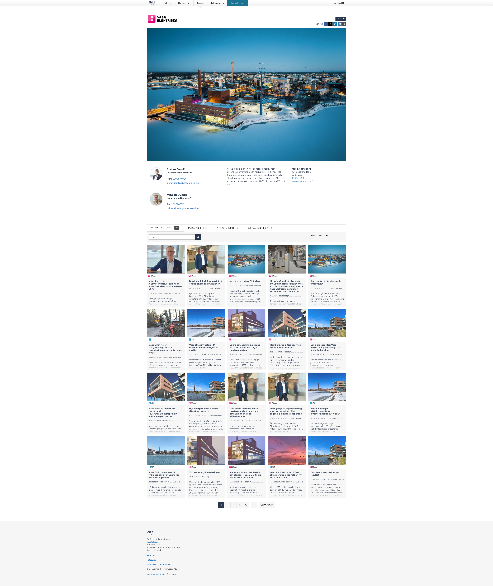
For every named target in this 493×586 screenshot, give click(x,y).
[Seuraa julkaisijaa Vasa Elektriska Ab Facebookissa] (326, 24)
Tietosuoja (151, 560)
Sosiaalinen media (260, 228)
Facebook (151, 555)
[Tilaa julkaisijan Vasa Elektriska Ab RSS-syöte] (344, 24)
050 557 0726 (179, 179)
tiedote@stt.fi (153, 542)
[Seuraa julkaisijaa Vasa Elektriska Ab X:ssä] (330, 24)
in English (160, 574)
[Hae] (198, 237)
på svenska (171, 574)
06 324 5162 (178, 204)
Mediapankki (197, 228)
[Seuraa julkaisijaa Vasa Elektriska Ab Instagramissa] (340, 24)
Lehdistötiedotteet (164, 228)
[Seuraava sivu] (254, 505)
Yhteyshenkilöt (227, 228)
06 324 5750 (297, 178)
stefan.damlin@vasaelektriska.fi (183, 183)
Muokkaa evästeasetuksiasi (159, 564)
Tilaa (338, 18)
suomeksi (151, 574)
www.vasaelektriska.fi (302, 181)
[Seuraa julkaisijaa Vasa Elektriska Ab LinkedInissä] (335, 24)
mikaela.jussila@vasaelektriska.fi (183, 208)
